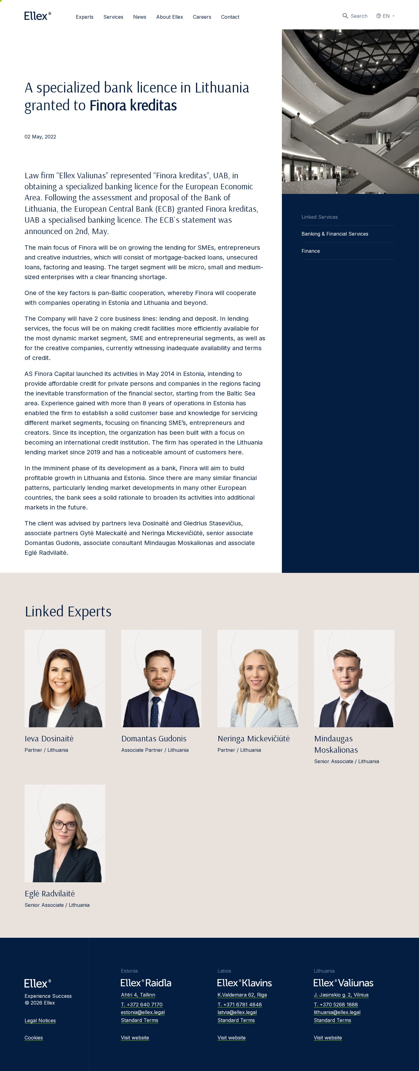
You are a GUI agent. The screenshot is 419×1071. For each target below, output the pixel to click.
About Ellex (169, 17)
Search (359, 16)
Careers (202, 17)
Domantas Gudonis (153, 738)
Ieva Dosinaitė (49, 738)
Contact (230, 17)
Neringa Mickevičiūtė (253, 738)
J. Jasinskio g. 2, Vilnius (341, 995)
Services (113, 17)
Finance (311, 251)
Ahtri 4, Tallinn (138, 995)
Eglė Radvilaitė (50, 893)
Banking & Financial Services (335, 234)
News (139, 17)
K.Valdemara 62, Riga (242, 995)
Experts (85, 17)
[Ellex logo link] (38, 16)
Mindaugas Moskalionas (336, 744)
